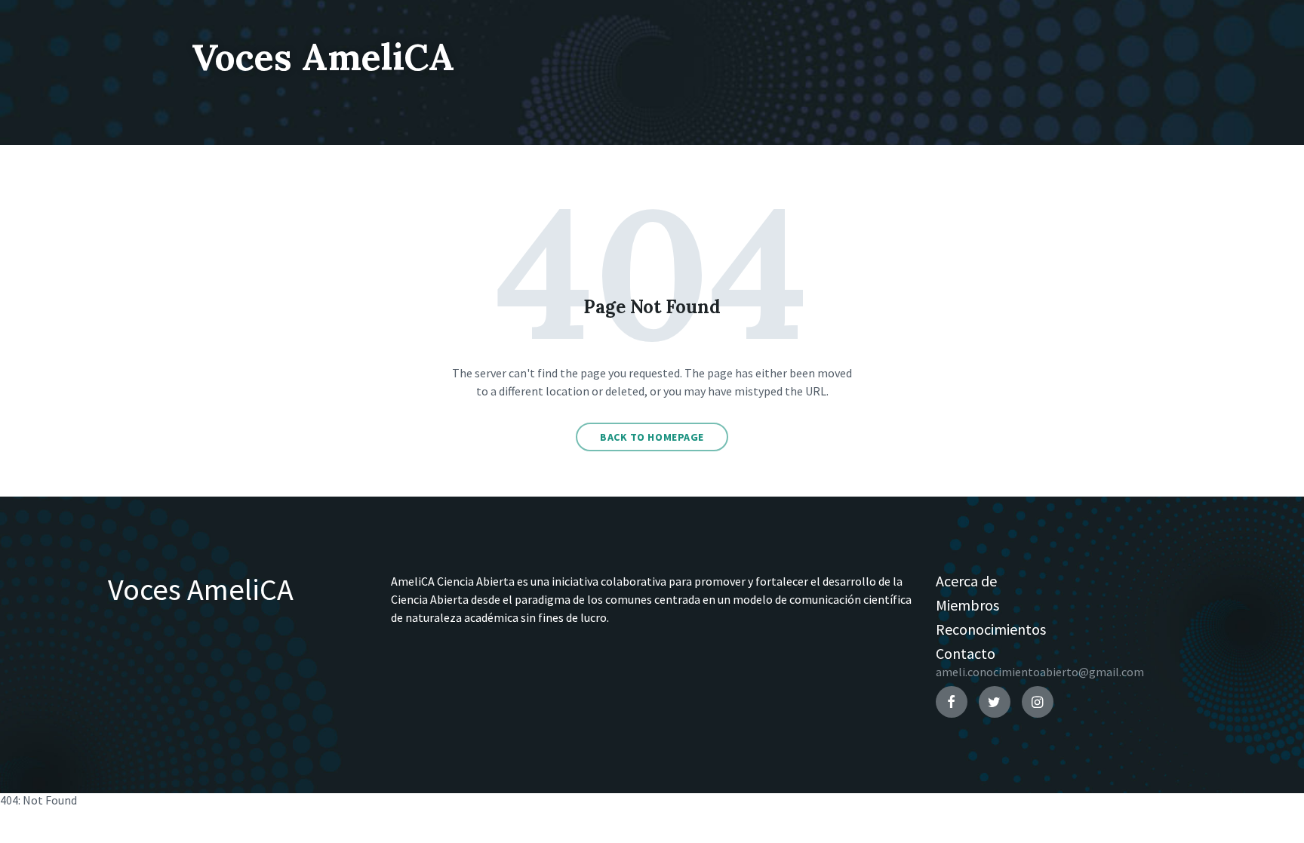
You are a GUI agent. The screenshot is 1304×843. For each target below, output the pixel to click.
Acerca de (966, 580)
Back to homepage (652, 437)
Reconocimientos (991, 629)
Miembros (967, 604)
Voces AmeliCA (323, 57)
